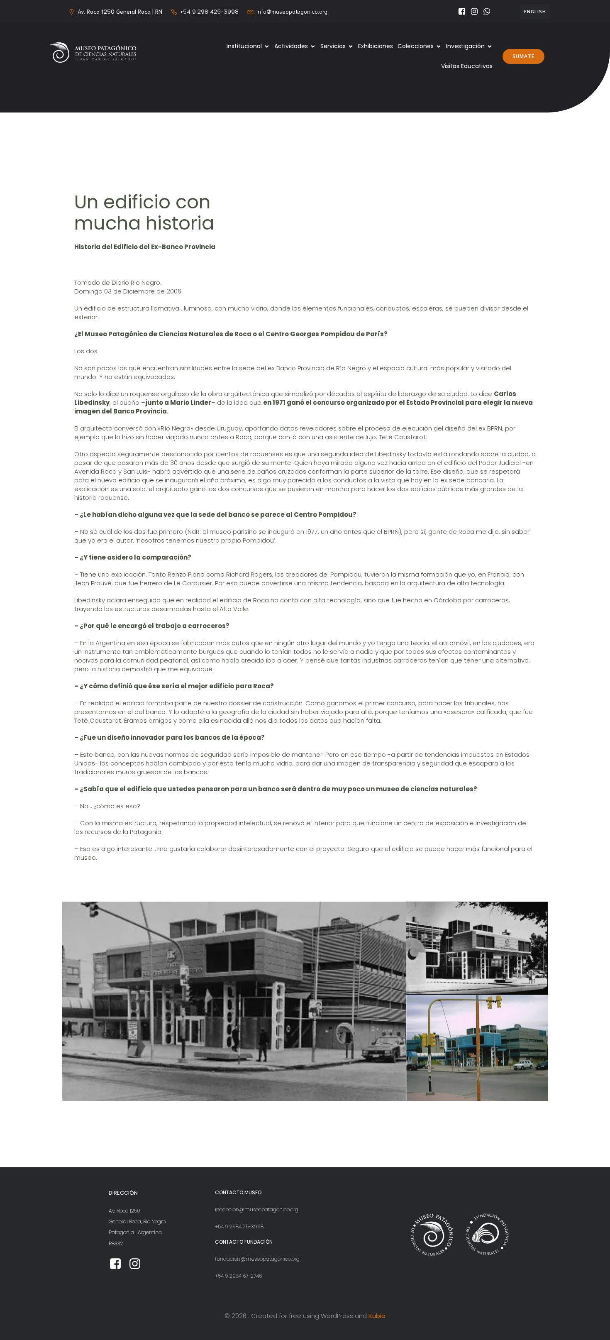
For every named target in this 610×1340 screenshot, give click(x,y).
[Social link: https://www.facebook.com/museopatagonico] (460, 11)
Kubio (377, 1315)
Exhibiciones (375, 46)
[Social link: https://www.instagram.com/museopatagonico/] (472, 11)
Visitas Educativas (467, 66)
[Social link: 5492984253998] (484, 11)
